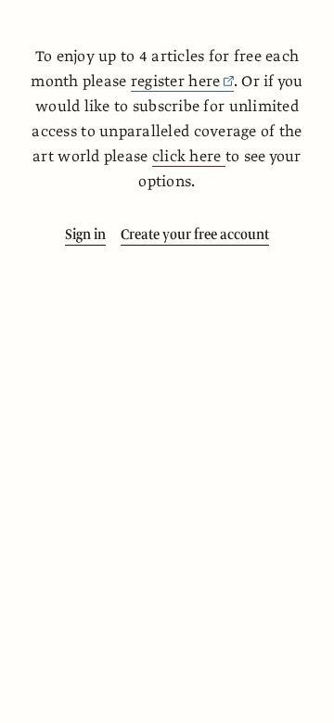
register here (176, 81)
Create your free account (195, 234)
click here (188, 156)
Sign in (85, 234)
